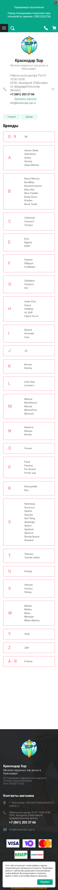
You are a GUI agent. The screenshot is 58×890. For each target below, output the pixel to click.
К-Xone (28, 661)
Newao (28, 431)
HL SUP (28, 312)
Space (28, 525)
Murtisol (29, 413)
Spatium (29, 529)
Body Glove (30, 196)
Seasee (28, 514)
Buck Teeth (30, 204)
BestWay (29, 182)
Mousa (28, 406)
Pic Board (30, 469)
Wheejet (29, 616)
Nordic (28, 434)
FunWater (29, 266)
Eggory (28, 242)
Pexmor (28, 465)
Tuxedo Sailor (32, 557)
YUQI (27, 634)
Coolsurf (29, 221)
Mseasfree (30, 410)
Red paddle (30, 486)
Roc (26, 490)
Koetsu (28, 368)
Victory (28, 588)
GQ (26, 288)
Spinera (28, 532)
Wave (27, 613)
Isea (26, 337)
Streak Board (31, 536)
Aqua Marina (31, 165)
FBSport (28, 263)
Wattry (28, 609)
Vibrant (28, 584)
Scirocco (29, 507)
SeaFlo (28, 511)
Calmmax (29, 217)
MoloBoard (30, 402)
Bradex (28, 200)
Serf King (29, 518)
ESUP (27, 246)
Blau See (29, 189)
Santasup (29, 503)
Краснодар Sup (29, 60)
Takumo (28, 554)
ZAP (26, 647)
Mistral (28, 399)
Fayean (28, 259)
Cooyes (28, 225)
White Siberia (31, 620)
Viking (27, 592)
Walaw (28, 605)
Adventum (30, 154)
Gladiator (29, 280)
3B (25, 136)
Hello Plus (30, 301)
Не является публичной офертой (29, 887)
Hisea (27, 305)
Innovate (29, 333)
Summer (29, 540)
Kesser (28, 364)
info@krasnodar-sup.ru (23, 103)
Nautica (28, 427)
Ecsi (26, 238)
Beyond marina (33, 185)
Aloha (27, 157)
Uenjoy (28, 571)
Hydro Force (31, 316)
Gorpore (29, 284)
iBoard (28, 329)
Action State (31, 150)
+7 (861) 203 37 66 (22, 94)
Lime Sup (29, 381)
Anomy (28, 161)
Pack (27, 461)
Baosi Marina (31, 178)
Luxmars (29, 385)
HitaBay (28, 308)
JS (25, 350)
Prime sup (30, 472)
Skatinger (29, 522)
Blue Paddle (31, 193)
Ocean (28, 448)
